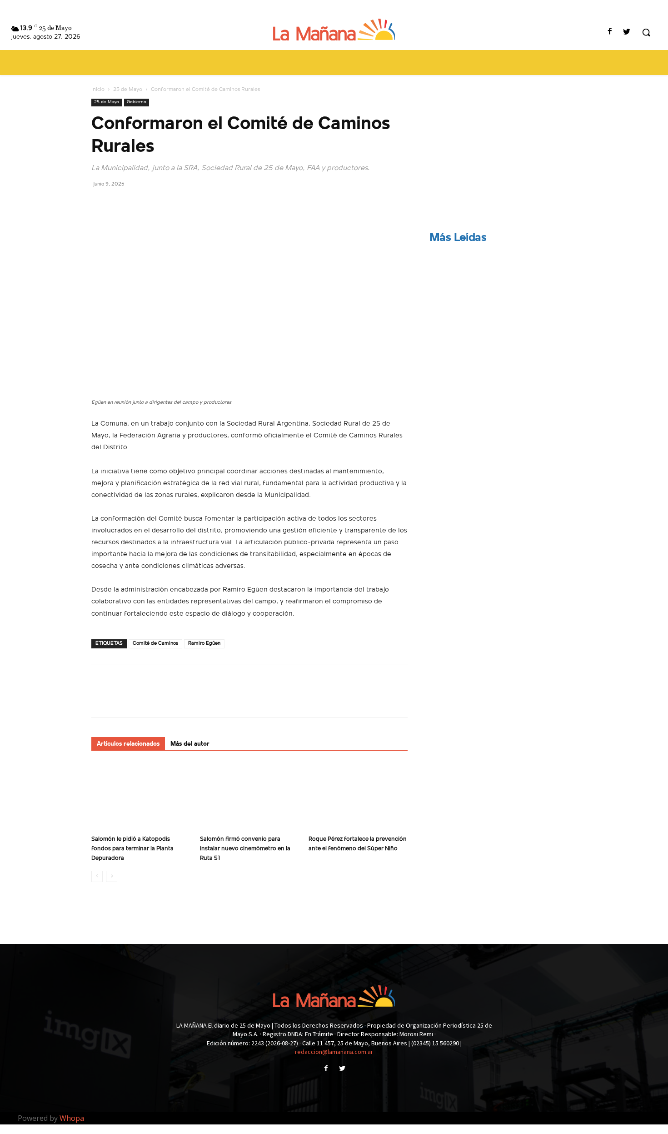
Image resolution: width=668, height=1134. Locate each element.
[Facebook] (610, 32)
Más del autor (189, 744)
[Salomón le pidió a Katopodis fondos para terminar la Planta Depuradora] (140, 797)
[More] (184, 204)
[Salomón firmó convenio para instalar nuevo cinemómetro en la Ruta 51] (249, 797)
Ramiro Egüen (204, 643)
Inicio (98, 89)
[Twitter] (627, 32)
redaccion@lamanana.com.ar (334, 1052)
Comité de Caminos (155, 643)
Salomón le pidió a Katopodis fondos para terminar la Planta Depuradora (132, 848)
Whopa (72, 1118)
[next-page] (111, 876)
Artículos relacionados (128, 744)
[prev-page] (97, 876)
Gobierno (136, 102)
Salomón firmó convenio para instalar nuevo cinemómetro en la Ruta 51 (245, 848)
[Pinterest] (142, 204)
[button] (646, 32)
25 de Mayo (127, 89)
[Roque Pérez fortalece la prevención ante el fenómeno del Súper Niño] (358, 797)
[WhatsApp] (163, 204)
